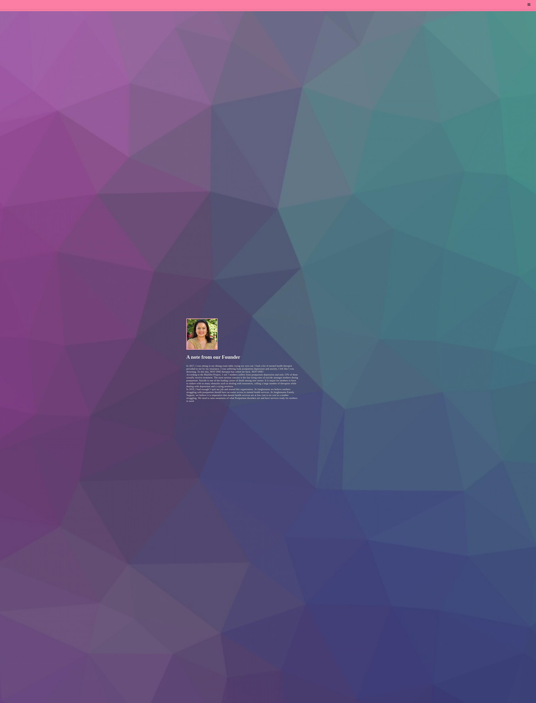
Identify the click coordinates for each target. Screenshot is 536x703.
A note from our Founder (213, 357)
